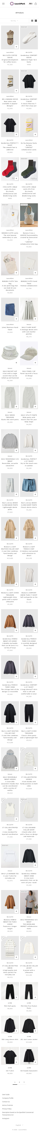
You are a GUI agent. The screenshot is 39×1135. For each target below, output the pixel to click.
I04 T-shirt (10, 1071)
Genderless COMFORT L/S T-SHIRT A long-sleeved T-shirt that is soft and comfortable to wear (29, 689)
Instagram (5, 1118)
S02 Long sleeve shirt (10, 1039)
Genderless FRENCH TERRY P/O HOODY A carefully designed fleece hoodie (29, 642)
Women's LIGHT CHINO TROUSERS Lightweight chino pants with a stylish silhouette (10, 597)
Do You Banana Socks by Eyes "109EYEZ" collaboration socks (29, 146)
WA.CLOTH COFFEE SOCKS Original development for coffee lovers (10, 58)
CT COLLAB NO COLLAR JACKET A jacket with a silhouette (29, 969)
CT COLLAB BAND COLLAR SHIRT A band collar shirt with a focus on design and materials (29, 832)
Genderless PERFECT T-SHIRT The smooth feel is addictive (10, 146)
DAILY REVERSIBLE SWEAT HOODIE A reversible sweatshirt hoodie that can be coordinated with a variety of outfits (10, 783)
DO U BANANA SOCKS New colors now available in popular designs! (10, 102)
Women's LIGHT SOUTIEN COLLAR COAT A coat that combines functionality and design (10, 551)
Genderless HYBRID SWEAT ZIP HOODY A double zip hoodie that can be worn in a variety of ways (10, 643)
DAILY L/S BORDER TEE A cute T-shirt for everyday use (10, 876)
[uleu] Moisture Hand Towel (10, 328)
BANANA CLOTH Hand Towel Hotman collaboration (29, 283)
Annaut (29, 324)
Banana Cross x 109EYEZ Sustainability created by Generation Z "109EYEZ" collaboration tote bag (29, 238)
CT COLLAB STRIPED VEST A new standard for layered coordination (10, 831)
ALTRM (10, 1003)
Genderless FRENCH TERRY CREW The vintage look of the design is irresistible (10, 688)
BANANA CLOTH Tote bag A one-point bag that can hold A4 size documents (10, 285)
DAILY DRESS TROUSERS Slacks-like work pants (10, 417)
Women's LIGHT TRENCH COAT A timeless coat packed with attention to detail (29, 551)
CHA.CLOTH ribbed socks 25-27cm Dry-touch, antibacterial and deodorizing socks (29, 191)
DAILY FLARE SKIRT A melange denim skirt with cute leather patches (29, 330)
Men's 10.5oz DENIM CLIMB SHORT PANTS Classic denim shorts (29, 505)
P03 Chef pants (10, 1006)
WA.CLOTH (29, 52)
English (18, 1125)
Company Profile (7, 1098)
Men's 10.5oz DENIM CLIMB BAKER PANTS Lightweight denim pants (10, 506)
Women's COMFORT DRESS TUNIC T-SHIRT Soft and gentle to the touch (28, 596)
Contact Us (6, 1102)
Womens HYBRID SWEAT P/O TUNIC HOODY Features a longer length (10, 924)
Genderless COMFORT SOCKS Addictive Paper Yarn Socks (29, 58)
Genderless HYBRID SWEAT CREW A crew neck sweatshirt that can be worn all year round (29, 878)
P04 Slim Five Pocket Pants (29, 1007)
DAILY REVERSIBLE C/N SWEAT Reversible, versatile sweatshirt (10, 462)
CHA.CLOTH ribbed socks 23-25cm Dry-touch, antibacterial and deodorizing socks (10, 191)
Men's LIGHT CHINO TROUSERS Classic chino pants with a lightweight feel (29, 734)
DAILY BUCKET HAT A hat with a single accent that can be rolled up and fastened (10, 374)
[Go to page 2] (24, 1082)
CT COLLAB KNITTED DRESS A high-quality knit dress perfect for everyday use (10, 970)
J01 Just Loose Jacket (29, 1039)
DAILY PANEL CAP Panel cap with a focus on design (29, 373)
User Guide (5, 1094)
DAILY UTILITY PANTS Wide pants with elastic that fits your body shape (29, 418)
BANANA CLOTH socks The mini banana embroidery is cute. (10, 235)
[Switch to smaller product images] (36, 20)
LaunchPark (10, 52)
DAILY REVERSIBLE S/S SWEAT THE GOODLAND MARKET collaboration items (28, 924)
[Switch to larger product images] (32, 20)
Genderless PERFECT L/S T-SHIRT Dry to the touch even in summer (29, 462)
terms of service (7, 1105)
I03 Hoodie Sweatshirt (29, 1071)
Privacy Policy (6, 1109)
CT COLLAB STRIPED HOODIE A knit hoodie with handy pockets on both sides (29, 781)
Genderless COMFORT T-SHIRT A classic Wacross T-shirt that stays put (29, 102)
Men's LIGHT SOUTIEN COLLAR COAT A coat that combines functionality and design (10, 735)
